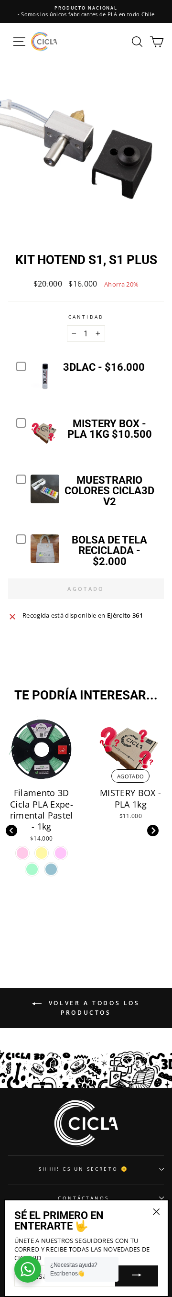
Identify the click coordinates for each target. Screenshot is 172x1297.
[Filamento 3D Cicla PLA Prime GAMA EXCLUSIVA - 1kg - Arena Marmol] (111, 853)
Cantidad (86, 316)
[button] (152, 830)
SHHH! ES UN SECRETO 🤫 (84, 1168)
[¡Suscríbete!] (136, 1275)
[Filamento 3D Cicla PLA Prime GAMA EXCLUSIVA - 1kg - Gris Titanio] (149, 853)
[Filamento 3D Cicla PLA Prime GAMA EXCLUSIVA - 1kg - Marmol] (130, 853)
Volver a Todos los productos (92, 1008)
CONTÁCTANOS (83, 1198)
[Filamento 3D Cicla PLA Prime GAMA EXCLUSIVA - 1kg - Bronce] (130, 869)
